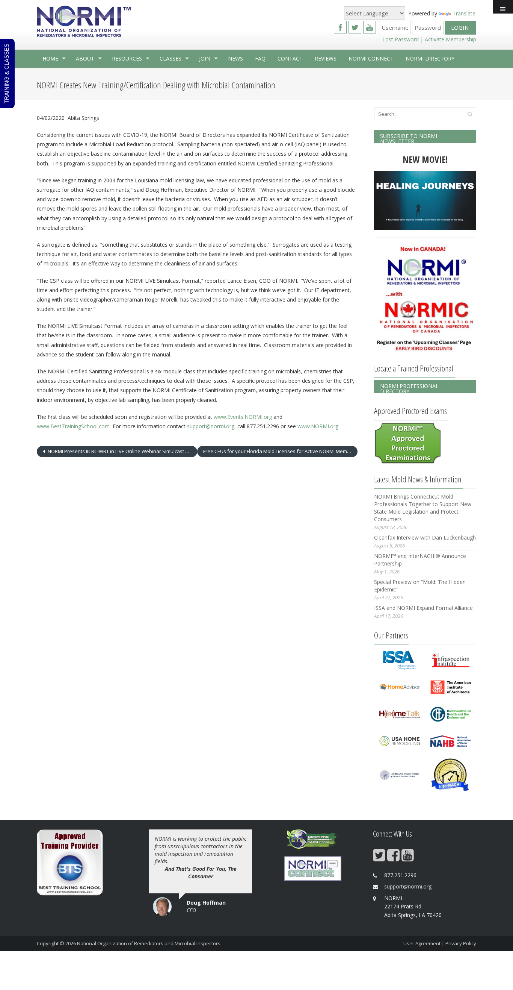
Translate (464, 13)
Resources (127, 58)
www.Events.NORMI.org (243, 416)
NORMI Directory (430, 58)
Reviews (325, 58)
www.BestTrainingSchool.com (73, 426)
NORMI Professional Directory (409, 387)
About (85, 58)
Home (50, 58)
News (235, 58)
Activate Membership (450, 39)
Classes (170, 58)
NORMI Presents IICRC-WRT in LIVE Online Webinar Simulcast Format (122, 451)
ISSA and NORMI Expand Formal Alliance (423, 607)
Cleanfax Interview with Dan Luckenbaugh (425, 537)
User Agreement (422, 943)
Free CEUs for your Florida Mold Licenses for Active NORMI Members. (280, 451)
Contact (290, 58)
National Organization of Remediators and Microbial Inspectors (148, 943)
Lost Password (400, 39)
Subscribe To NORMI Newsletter (408, 137)
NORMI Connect (371, 58)
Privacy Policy (460, 943)
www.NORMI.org (317, 426)
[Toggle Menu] (503, 7)
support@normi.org (210, 426)
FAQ (260, 58)
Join (204, 58)
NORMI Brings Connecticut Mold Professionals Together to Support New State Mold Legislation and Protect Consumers (422, 508)
